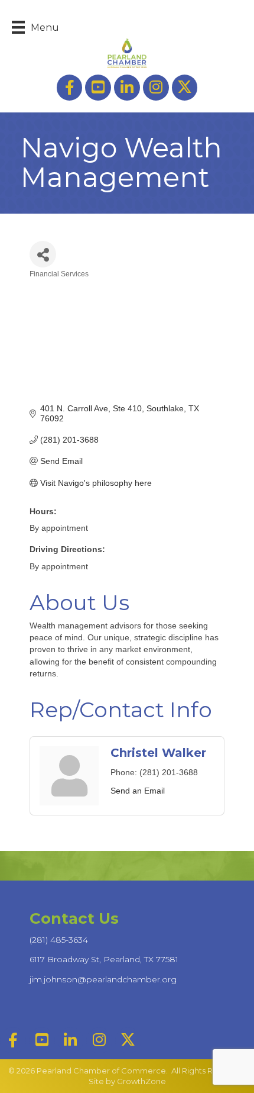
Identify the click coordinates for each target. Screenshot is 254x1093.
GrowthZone (141, 1081)
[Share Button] (43, 254)
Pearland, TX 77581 (104, 959)
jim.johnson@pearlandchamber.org (103, 979)
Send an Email (137, 790)
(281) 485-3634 (59, 939)
